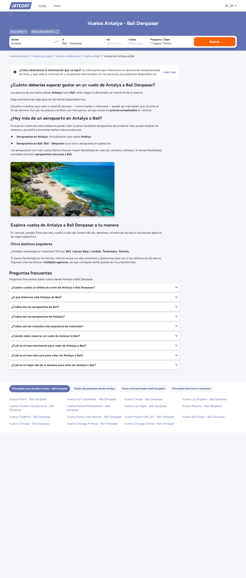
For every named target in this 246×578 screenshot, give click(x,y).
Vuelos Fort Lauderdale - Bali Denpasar (91, 399)
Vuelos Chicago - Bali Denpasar (29, 423)
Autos (57, 5)
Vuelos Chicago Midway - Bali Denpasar (92, 423)
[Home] (20, 5)
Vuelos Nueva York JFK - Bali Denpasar (149, 417)
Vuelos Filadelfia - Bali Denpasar (29, 417)
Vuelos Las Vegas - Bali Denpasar (145, 406)
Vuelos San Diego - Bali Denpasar (203, 417)
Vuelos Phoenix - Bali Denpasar (202, 406)
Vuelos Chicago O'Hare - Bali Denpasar (149, 423)
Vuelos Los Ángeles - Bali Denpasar (204, 399)
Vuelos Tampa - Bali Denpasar (143, 399)
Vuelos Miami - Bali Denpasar (28, 399)
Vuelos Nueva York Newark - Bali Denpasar (94, 417)
